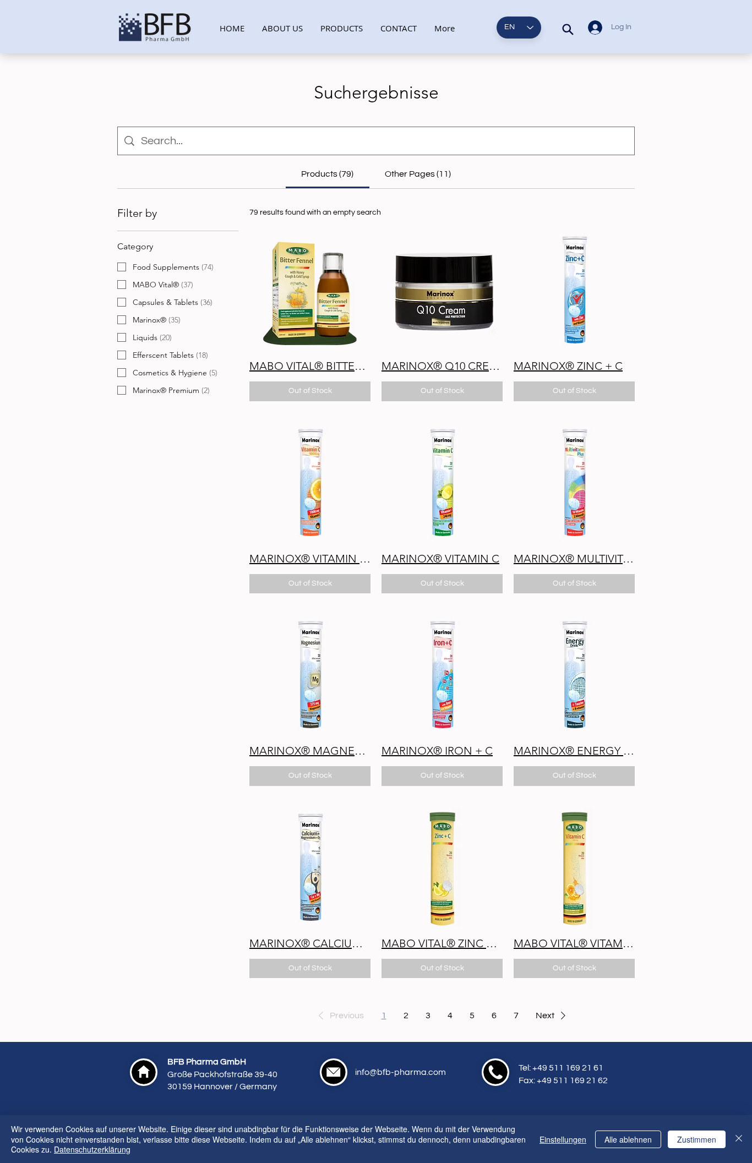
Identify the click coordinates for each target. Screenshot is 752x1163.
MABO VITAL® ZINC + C (442, 943)
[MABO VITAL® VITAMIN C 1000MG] (574, 868)
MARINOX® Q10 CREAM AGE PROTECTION (442, 366)
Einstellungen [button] (563, 1139)
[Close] (738, 1139)
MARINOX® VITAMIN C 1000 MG (309, 558)
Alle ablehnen (628, 1139)
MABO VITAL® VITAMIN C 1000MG (574, 943)
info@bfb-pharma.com (400, 1072)
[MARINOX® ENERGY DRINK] (574, 675)
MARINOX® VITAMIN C (440, 558)
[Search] (567, 29)
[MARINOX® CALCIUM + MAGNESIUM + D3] (309, 868)
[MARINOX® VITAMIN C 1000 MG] (309, 483)
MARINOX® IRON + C (437, 750)
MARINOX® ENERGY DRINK (574, 750)
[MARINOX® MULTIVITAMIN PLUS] (574, 483)
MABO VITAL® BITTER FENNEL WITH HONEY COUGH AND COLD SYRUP (309, 366)
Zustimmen (696, 1139)
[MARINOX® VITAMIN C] (442, 483)
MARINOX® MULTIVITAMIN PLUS (574, 558)
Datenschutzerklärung (92, 1149)
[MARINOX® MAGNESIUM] (309, 675)
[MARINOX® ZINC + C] (574, 291)
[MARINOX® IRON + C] (442, 675)
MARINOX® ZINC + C (568, 366)
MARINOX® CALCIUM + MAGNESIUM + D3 (309, 943)
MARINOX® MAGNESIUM (309, 750)
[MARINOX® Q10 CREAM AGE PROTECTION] (442, 291)
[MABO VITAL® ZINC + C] (442, 868)
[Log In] (593, 27)
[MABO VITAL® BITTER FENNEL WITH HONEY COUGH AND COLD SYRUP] (309, 291)
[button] (339, 1015)
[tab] (327, 174)
